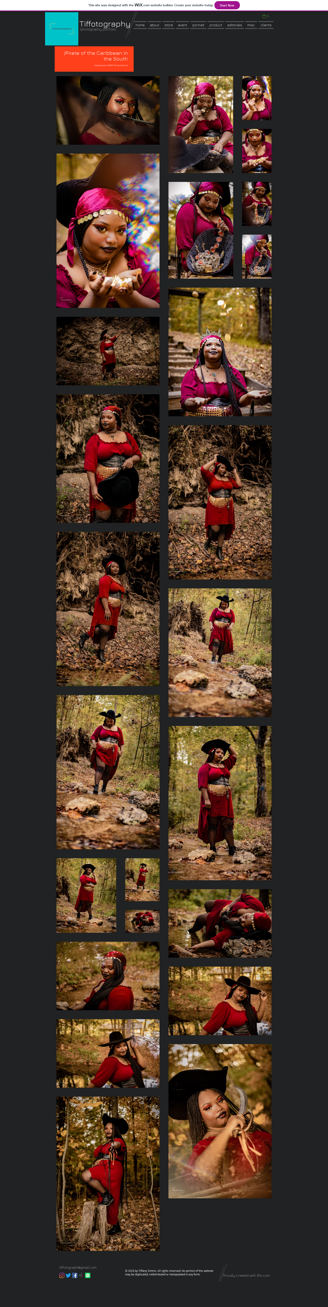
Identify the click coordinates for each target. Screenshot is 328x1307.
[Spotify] (87, 1275)
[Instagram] (61, 1275)
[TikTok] (81, 1275)
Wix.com (263, 1275)
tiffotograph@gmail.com (78, 1267)
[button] (168, 25)
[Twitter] (68, 1275)
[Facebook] (74, 1275)
